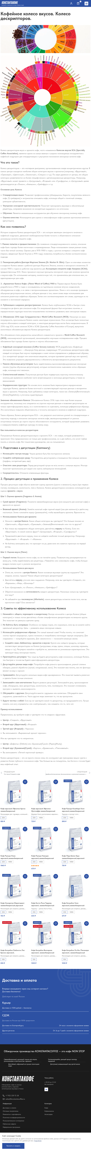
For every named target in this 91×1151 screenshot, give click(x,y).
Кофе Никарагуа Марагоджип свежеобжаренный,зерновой (12, 904)
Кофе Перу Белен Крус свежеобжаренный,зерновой (73, 857)
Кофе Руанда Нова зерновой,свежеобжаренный (12, 857)
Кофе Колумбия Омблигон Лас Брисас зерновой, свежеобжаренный (13, 952)
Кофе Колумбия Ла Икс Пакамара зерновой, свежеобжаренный (75, 951)
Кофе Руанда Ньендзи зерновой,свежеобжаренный (42, 857)
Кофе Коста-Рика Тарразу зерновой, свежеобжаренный (42, 904)
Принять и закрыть (13, 1146)
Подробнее (37, 1141)
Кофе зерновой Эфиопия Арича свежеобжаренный (13, 810)
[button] (86, 3)
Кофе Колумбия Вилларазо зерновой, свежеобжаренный (42, 951)
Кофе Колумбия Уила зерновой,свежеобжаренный (73, 904)
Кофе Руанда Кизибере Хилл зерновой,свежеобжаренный (73, 810)
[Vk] (46, 1089)
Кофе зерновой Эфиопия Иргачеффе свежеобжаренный (43, 810)
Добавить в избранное (25, 782)
